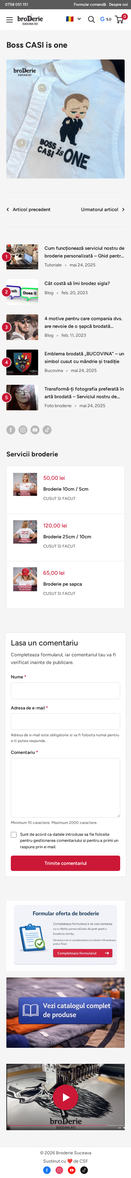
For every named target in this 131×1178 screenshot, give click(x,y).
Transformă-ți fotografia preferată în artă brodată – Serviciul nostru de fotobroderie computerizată (84, 393)
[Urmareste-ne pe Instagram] (22, 429)
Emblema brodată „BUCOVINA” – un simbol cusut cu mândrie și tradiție (84, 357)
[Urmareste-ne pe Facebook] (10, 429)
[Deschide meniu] (9, 19)
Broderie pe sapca (62, 584)
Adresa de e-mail (29, 708)
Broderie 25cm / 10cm (67, 537)
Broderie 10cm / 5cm (65, 489)
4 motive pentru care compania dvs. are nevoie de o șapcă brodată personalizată (83, 323)
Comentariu (24, 752)
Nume (18, 677)
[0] (119, 19)
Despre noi (118, 4)
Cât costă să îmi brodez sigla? (77, 283)
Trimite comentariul (66, 863)
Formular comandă (90, 4)
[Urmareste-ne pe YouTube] (35, 429)
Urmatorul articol (99, 209)
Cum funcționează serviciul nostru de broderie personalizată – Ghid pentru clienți (84, 252)
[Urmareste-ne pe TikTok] (47, 429)
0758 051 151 (16, 4)
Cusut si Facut (59, 498)
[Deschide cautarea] (91, 19)
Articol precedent (32, 209)
